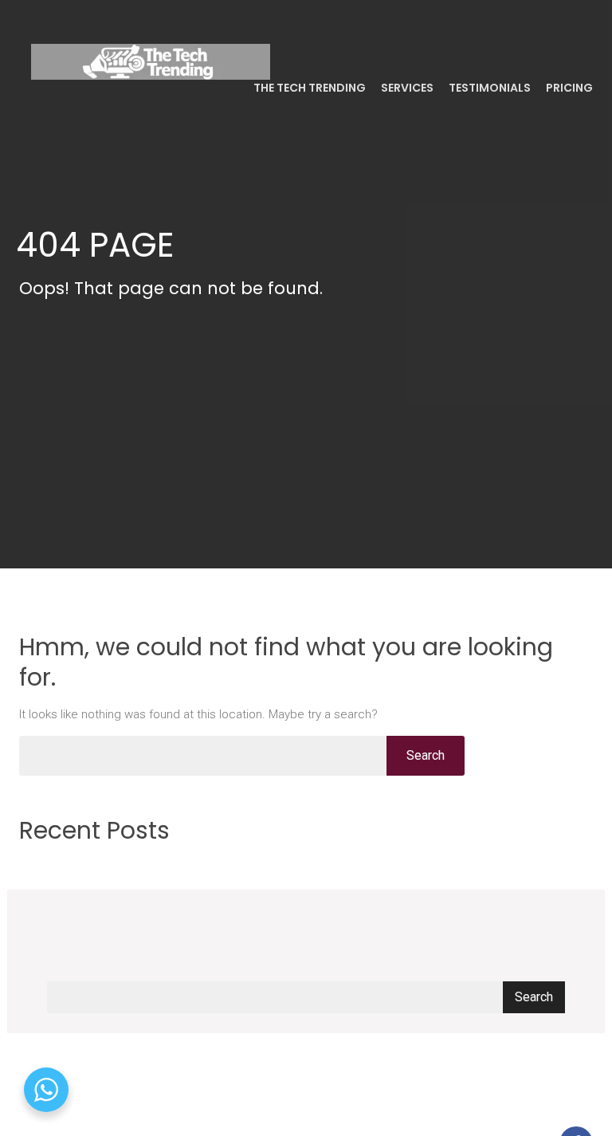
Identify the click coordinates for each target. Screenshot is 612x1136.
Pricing (568, 88)
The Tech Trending (308, 88)
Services (406, 88)
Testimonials (488, 88)
